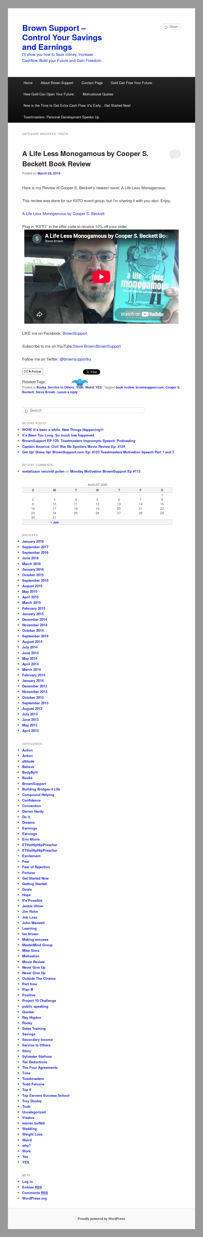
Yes (25, 1156)
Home (28, 82)
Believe (28, 766)
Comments (35, 1192)
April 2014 (30, 663)
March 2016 (31, 563)
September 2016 (35, 552)
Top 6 (26, 1089)
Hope (26, 894)
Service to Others (61, 387)
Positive (28, 994)
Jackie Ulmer (32, 905)
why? (26, 1145)
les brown (30, 933)
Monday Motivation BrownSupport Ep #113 (105, 471)
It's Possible (32, 900)
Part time (29, 983)
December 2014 (34, 619)
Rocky (27, 1022)
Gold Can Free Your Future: (132, 82)
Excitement (31, 855)
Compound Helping (38, 794)
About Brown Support (57, 82)
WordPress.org (34, 1198)
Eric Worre (31, 839)
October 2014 (33, 630)
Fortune (28, 872)
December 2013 (34, 685)
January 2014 (33, 680)
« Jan (54, 522)
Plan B (27, 989)
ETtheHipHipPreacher (39, 844)
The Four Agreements (40, 1067)
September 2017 (35, 546)
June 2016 (30, 557)
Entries (32, 1187)
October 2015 (33, 574)
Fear (25, 861)
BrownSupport (75, 333)
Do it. (26, 816)
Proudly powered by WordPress (101, 1218)
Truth (80, 387)
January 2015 (33, 613)
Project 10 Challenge (39, 1000)
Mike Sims (30, 950)
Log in (27, 1181)
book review (125, 387)
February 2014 (33, 674)
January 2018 (33, 541)
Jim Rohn (30, 911)
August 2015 (32, 585)
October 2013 (33, 697)
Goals (27, 889)
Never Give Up (33, 967)
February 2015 (33, 608)
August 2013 (32, 708)
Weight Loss (32, 1134)
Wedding (29, 1128)
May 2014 (29, 658)
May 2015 (29, 591)
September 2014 (35, 635)
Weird (89, 387)
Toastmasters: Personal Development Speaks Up (61, 116)
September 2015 (35, 580)
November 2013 (34, 691)
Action (27, 750)
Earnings (29, 828)
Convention (31, 805)
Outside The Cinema (39, 978)
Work (26, 1150)
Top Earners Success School (46, 1095)
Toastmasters (33, 1078)
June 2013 (30, 719)
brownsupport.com (150, 387)
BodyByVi (30, 772)
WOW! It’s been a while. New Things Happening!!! (62, 429)
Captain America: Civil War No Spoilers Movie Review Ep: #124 (73, 446)
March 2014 (31, 669)
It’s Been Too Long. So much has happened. (58, 435)
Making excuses (35, 939)
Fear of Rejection (36, 866)
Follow (36, 371)
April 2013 (30, 730)
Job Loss (29, 917)
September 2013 (35, 702)
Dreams (28, 822)
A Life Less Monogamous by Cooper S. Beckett (63, 213)
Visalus (28, 1117)
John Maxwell (33, 922)
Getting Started (34, 883)
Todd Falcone (33, 1083)
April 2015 (30, 596)
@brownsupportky (75, 359)
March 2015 (31, 602)
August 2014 (32, 641)
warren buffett (33, 1123)
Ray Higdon (31, 1017)
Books (41, 387)
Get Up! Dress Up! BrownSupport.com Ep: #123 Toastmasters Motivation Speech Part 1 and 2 (98, 451)
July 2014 (30, 646)
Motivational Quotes (98, 93)
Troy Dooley (32, 1100)
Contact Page (92, 82)
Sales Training (34, 1028)
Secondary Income (37, 1039)
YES (98, 387)
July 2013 (30, 713)
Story (26, 1050)
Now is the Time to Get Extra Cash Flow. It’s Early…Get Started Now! (77, 105)
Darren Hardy (33, 811)
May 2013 (29, 724)
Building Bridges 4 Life (41, 789)
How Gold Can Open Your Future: (49, 93)
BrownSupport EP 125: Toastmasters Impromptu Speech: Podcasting (78, 440)
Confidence (31, 800)
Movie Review (33, 961)
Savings (28, 1033)
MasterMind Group (37, 944)
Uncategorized (34, 1111)
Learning (29, 928)
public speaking (35, 1006)
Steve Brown (45, 392)
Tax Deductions (34, 1061)
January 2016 (33, 569)
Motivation (30, 955)
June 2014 (30, 652)
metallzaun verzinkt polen (43, 471)
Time (26, 1072)
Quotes (28, 1011)
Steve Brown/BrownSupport (97, 346)
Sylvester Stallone (37, 1056)
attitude (28, 761)
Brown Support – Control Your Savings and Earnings (62, 37)
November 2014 (34, 624)
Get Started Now (35, 878)
